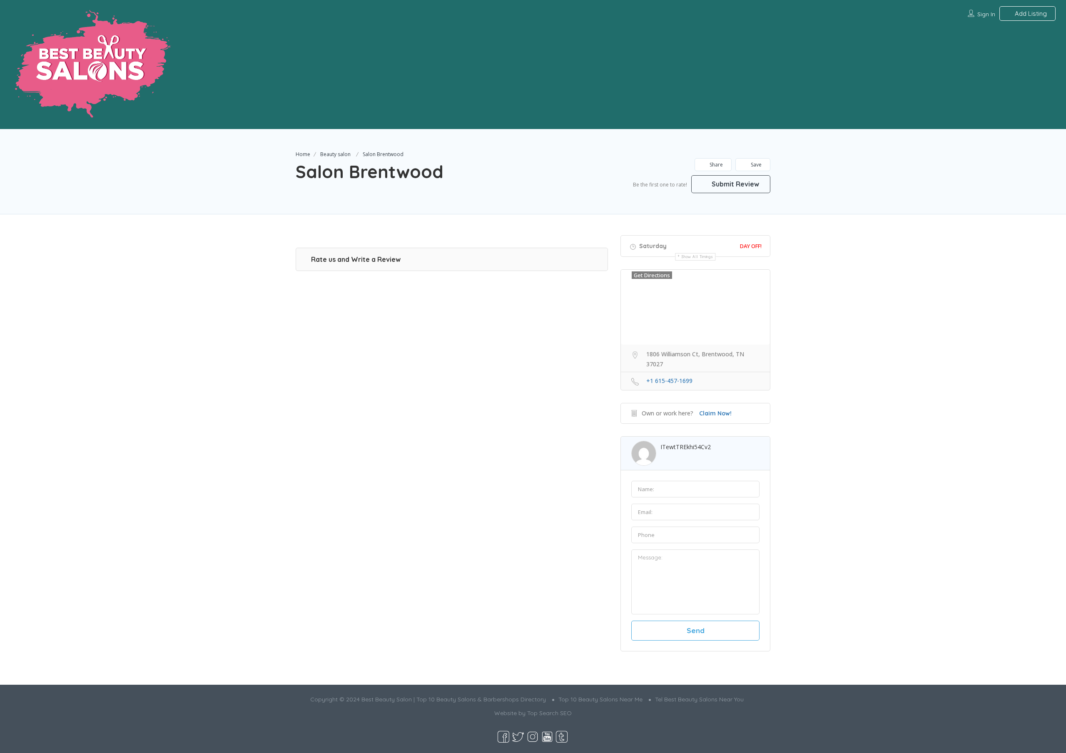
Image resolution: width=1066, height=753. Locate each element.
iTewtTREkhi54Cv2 (685, 447)
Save (756, 164)
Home (303, 154)
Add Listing (1030, 13)
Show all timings (697, 256)
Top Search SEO (549, 713)
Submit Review (734, 184)
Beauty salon (335, 154)
